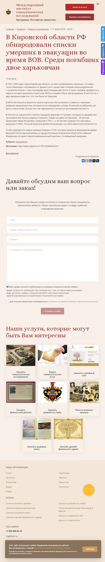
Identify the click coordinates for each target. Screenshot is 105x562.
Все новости (12, 153)
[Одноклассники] (86, 160)
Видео (9, 486)
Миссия (63, 477)
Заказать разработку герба (52, 411)
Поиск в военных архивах (84, 411)
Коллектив (11, 482)
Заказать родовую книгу (36, 448)
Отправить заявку (52, 311)
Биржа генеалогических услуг (52, 374)
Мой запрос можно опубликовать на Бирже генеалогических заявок (43, 286)
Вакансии (64, 482)
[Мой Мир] (90, 160)
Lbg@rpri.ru (11, 536)
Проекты (10, 477)
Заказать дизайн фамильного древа (68, 448)
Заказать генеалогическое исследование (21, 374)
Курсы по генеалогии (69, 520)
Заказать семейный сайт (84, 374)
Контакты (64, 486)
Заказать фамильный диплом (21, 411)
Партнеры (64, 473)
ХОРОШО (90, 549)
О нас (8, 473)
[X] (94, 160)
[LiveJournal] (97, 160)
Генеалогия (21, 141)
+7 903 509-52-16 (14, 531)
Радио (9, 491)
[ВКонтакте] (83, 160)
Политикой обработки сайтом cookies (52, 548)
